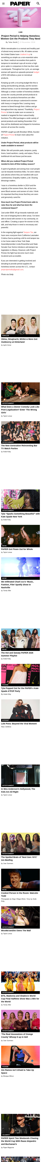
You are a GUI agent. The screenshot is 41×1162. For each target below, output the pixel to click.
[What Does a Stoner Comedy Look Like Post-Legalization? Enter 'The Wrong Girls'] (20, 392)
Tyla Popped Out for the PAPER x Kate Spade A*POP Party (19, 689)
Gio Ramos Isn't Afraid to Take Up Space (17, 1071)
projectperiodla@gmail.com (12, 270)
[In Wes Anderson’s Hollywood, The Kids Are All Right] (20, 774)
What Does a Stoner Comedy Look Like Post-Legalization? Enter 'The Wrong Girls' (20, 410)
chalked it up (25, 54)
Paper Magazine (8, 1147)
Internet (5, 720)
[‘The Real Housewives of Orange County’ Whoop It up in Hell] (20, 1019)
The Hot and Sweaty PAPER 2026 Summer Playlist (17, 654)
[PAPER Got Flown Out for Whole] (20, 534)
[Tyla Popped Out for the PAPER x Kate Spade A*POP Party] (20, 674)
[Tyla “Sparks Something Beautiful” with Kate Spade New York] (20, 499)
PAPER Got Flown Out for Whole (17, 549)
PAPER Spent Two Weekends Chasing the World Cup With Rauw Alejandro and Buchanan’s (19, 1141)
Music (4, 546)
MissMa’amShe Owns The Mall (16, 930)
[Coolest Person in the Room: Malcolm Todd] (20, 878)
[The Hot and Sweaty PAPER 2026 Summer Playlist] (20, 638)
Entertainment (8, 403)
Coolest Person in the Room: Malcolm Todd (19, 894)
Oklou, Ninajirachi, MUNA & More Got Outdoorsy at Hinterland (19, 340)
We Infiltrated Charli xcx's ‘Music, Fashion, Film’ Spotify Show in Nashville (17, 585)
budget (36, 72)
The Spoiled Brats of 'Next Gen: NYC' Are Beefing (19, 858)
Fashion (5, 685)
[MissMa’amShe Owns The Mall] (20, 916)
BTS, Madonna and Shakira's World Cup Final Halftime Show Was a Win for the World (20, 999)
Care (20, 32)
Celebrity (6, 1135)
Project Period (9, 135)
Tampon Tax (28, 232)
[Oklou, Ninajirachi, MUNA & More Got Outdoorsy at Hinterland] (20, 324)
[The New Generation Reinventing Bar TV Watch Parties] (20, 431)
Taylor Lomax (7, 416)
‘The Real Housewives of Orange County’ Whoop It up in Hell (17, 1035)
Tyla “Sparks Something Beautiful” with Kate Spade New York (20, 515)
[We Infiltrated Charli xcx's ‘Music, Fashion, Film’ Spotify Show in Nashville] (20, 567)
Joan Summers (8, 863)
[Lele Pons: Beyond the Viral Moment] (20, 709)
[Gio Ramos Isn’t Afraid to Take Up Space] (20, 1055)
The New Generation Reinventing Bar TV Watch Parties (19, 447)
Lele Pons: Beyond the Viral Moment (19, 724)
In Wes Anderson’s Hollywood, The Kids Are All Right (18, 790)
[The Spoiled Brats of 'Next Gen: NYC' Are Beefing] (20, 842)
